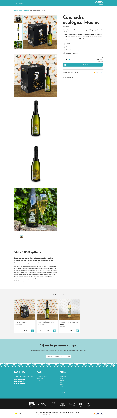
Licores (61, 386)
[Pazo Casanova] (63, 404)
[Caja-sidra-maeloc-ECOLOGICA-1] (21, 236)
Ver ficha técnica (67, 77)
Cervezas (62, 380)
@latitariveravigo (19, 381)
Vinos (61, 382)
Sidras (61, 378)
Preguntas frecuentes (42, 376)
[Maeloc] (31, 404)
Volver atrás (19, 3)
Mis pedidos (40, 378)
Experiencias (63, 393)
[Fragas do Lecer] (72, 404)
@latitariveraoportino (20, 383)
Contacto (39, 380)
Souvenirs (62, 391)
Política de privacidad (53, 412)
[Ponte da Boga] (42, 404)
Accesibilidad (39, 412)
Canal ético (77, 412)
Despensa (62, 388)
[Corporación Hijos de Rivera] (88, 405)
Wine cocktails (63, 376)
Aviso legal (45, 412)
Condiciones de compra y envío (70, 72)
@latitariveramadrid (19, 379)
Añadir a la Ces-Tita (84, 65)
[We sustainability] (81, 404)
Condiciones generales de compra (66, 412)
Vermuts (62, 384)
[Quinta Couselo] (53, 405)
